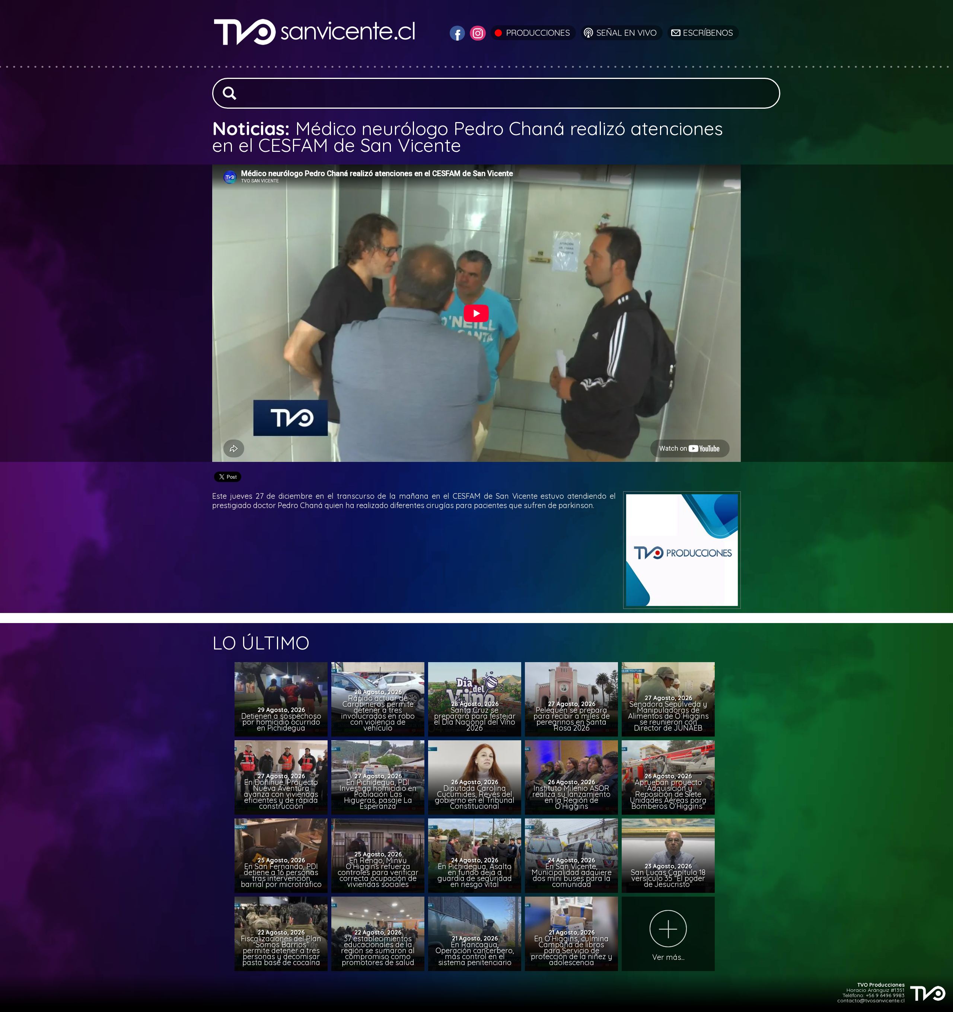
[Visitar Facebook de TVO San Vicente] (456, 32)
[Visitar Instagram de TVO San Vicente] (476, 32)
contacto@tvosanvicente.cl (871, 1000)
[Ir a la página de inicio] (315, 61)
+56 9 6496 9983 (885, 995)
